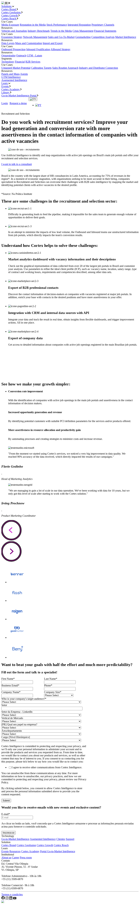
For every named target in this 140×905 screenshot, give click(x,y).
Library (5, 92)
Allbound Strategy (60, 49)
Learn (4, 83)
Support (70, 839)
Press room (26, 857)
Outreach (21, 55)
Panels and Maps (10, 74)
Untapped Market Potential (15, 67)
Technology (7, 61)
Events (5, 86)
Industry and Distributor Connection (98, 67)
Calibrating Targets (41, 67)
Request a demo (18, 103)
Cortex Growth (9, 15)
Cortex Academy (10, 89)
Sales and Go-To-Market (61, 37)
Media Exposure (10, 24)
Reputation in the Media (33, 24)
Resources (14, 851)
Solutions (6, 6)
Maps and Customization (28, 43)
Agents (24, 74)
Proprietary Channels (103, 24)
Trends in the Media (61, 30)
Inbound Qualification (38, 49)
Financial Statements (105, 30)
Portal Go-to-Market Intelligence (57, 851)
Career (15, 857)
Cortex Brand (9, 9)
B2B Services (32, 61)
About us (6, 857)
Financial (20, 61)
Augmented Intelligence (14, 80)
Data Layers (8, 43)
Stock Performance (56, 24)
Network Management (35, 37)
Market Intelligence (125, 37)
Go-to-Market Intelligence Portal (19, 95)
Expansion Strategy (11, 37)
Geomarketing (83, 37)
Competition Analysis (103, 37)
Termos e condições (12, 894)
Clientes (60, 839)
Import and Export (52, 43)
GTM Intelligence (11, 77)
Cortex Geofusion (11, 12)
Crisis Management (83, 30)
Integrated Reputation (79, 24)
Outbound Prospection (13, 49)
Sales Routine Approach (65, 67)
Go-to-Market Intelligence (15, 839)
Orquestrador (8, 55)
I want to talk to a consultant (16, 164)
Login (4, 103)
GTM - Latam (34, 55)
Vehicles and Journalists (14, 30)
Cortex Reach (9, 18)
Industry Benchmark (39, 30)
